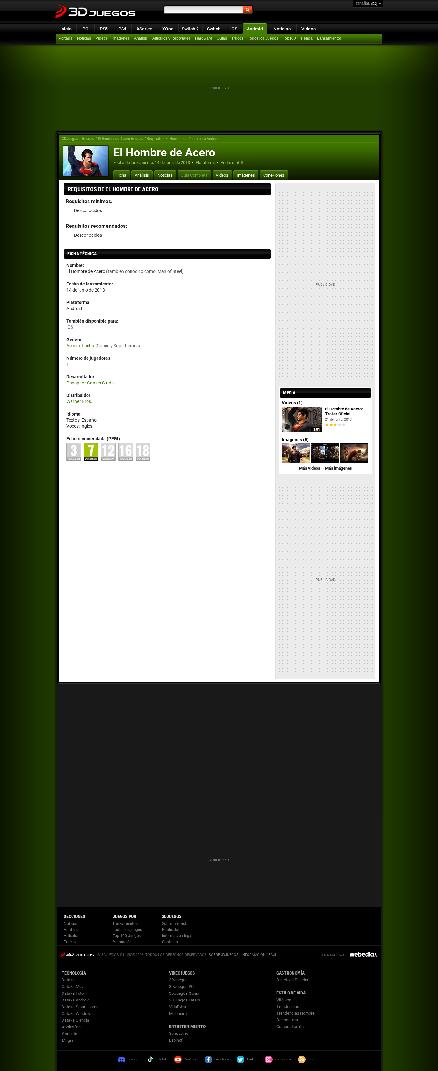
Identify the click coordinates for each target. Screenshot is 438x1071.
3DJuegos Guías (184, 993)
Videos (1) (292, 402)
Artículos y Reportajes (171, 38)
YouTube (191, 1059)
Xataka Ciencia (75, 1020)
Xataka (68, 979)
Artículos (71, 936)
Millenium (178, 1013)
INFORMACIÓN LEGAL (259, 955)
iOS (233, 28)
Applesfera (72, 1027)
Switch (214, 28)
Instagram (282, 1059)
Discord (133, 1059)
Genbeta (69, 1033)
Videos (308, 28)
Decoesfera (287, 1019)
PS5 (104, 28)
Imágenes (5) (295, 439)
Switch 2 (190, 28)
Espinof (176, 1040)
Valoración (122, 942)
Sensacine (178, 1033)
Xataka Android (75, 1000)
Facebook (222, 1059)
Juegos (77, 954)
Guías (222, 38)
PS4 (122, 28)
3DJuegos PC (181, 986)
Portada (65, 38)
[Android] (307, 39)
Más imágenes (338, 468)
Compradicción (290, 1026)
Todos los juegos (127, 929)
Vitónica (283, 999)
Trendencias (287, 1006)
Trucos (237, 38)
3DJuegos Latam (184, 1000)
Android (255, 28)
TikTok (161, 1059)
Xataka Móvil (73, 986)
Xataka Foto (73, 993)
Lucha (88, 345)
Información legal (177, 936)
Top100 (289, 38)
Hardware (203, 38)
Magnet (69, 1040)
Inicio (66, 28)
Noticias (282, 28)
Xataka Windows (77, 1013)
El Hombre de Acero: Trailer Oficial (344, 411)
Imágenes (121, 38)
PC (85, 28)
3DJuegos (70, 138)
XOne (167, 28)
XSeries (144, 28)
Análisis (141, 38)
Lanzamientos (329, 38)
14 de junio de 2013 (172, 162)
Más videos (309, 468)
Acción (73, 345)
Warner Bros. (79, 401)
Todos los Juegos (263, 38)
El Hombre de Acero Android (120, 138)
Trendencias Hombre (295, 1013)
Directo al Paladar (292, 979)
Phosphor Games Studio (90, 382)
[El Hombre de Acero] (86, 161)
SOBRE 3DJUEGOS (224, 955)
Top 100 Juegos (127, 936)
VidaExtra (177, 1006)
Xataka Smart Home (80, 1006)
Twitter (252, 1059)
